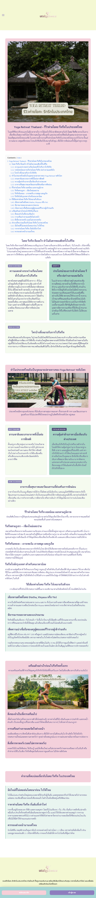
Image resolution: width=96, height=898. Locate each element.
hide (19, 158)
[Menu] (3, 15)
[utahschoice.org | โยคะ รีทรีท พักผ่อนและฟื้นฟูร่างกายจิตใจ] (48, 15)
